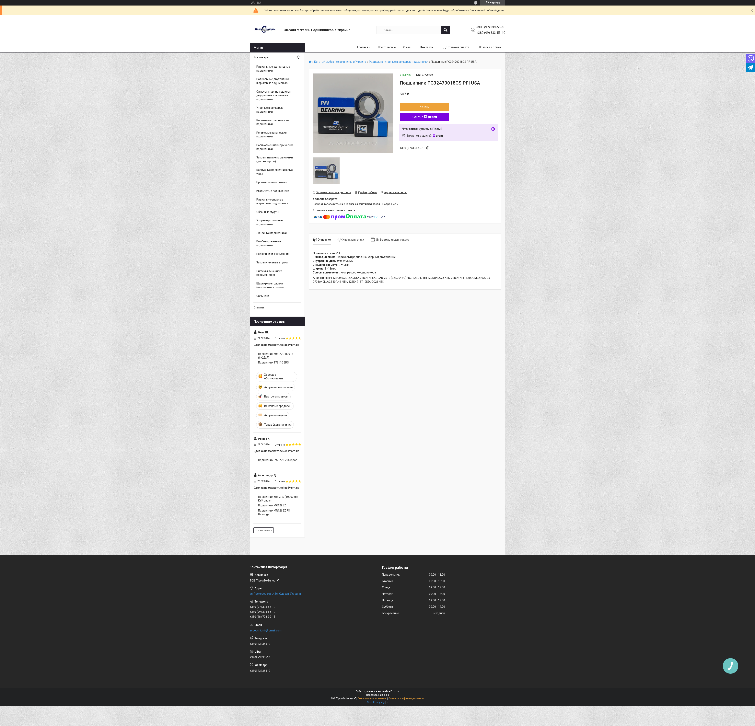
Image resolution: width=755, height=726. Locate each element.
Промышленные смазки (271, 182)
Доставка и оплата (456, 47)
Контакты (427, 47)
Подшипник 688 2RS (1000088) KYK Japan (278, 498)
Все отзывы (262, 530)
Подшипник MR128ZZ (272, 505)
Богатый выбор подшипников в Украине (340, 61)
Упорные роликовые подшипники (269, 222)
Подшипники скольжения (272, 253)
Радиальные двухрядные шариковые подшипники (273, 81)
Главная (362, 47)
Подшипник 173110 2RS (273, 362)
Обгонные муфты (267, 211)
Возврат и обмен (490, 47)
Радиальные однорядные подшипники (273, 68)
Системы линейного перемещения (269, 273)
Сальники (262, 295)
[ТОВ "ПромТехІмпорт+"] (265, 30)
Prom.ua (395, 691)
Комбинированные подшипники (268, 243)
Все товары (385, 47)
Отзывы (259, 307)
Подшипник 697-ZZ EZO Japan (277, 460)
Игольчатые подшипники (272, 190)
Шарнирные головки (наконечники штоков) (270, 285)
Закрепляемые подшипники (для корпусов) (274, 159)
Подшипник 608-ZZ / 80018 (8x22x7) (275, 355)
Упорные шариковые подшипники (269, 109)
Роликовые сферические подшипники (272, 122)
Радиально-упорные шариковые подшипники (398, 61)
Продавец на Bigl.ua (377, 695)
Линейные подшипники (271, 233)
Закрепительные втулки (272, 262)
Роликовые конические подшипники (271, 134)
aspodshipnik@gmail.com (266, 630)
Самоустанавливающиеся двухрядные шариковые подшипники (273, 95)
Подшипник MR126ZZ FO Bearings (274, 512)
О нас (407, 47)
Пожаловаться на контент (372, 698)
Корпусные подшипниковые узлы (274, 171)
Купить (424, 106)
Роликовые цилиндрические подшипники (275, 147)
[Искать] (445, 30)
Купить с (417, 117)
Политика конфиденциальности (406, 698)
